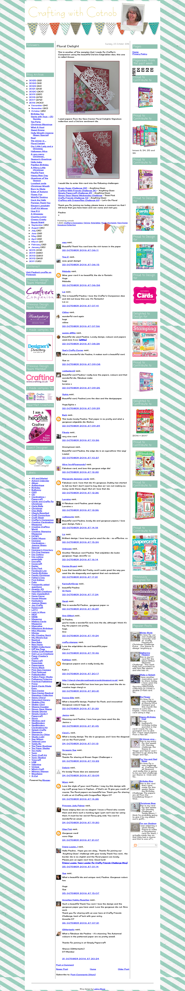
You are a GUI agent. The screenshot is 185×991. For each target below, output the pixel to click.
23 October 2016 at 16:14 (80, 559)
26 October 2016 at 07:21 (80, 923)
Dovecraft (37, 564)
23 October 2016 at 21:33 (80, 708)
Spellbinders (38, 723)
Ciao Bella (37, 510)
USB (34, 762)
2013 (32, 255)
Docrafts (36, 561)
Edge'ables (95, 223)
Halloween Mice (39, 151)
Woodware (37, 773)
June (34, 233)
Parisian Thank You (40, 203)
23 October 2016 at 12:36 (80, 493)
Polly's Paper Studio (42, 677)
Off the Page (38, 649)
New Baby (37, 642)
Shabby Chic (38, 702)
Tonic (34, 753)
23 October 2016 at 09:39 (81, 426)
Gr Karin (66, 591)
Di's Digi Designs (40, 552)
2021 (32, 89)
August (35, 228)
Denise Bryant (69, 566)
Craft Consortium (41, 515)
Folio (34, 582)
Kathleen (66, 659)
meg (64, 242)
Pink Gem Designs (41, 670)
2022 (33, 86)
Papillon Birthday (40, 165)
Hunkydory (37, 600)
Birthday (36, 487)
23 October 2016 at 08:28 (81, 344)
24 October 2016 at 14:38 (80, 799)
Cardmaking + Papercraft (39, 498)
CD (33, 494)
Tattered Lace (39, 741)
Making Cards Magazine (39, 622)
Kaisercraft (37, 607)
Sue (64, 873)
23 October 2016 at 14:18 (80, 527)
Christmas (37, 508)
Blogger (46, 780)
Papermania (38, 665)
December (37, 105)
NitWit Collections (41, 647)
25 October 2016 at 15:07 (80, 893)
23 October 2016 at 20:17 (80, 673)
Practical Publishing (42, 681)
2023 (33, 83)
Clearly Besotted (40, 513)
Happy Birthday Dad (148, 718)
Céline (65, 312)
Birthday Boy (146, 781)
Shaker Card (38, 704)
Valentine (36, 764)
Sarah (65, 601)
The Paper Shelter (41, 748)
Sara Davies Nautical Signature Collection (42, 694)
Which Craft (38, 769)
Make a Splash (147, 675)
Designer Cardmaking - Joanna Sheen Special (39, 544)
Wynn (65, 782)
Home (93, 969)
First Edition (38, 580)
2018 (32, 97)
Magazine (37, 619)
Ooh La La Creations (42, 654)
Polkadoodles (39, 674)
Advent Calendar (40, 480)
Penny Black (38, 667)
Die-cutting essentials (37, 558)
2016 (32, 103)
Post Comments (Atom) (83, 974)
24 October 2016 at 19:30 (80, 822)
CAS (34, 492)
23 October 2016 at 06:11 (80, 250)
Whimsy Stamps (40, 771)
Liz (63, 534)
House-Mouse (39, 598)
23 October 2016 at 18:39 (80, 609)
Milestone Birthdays (42, 628)
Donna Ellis (68, 697)
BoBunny (36, 490)
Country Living (38, 217)
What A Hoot (37, 127)
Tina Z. (65, 257)
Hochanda (111, 223)
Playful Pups (37, 172)
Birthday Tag (37, 114)
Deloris (66, 767)
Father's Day (38, 577)
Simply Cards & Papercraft (40, 715)
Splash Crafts (39, 730)
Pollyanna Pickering (42, 679)
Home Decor (38, 596)
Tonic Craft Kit (39, 755)
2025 (33, 80)
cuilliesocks (68, 517)
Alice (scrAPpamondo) (74, 464)
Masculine (37, 626)
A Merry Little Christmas (38, 168)
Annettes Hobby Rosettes (75, 900)
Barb (64, 415)
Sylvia (65, 394)
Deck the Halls (38, 200)
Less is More (38, 612)
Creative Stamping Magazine (41, 532)
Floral (103, 223)
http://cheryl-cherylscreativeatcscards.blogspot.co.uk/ (90, 680)
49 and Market (40, 478)
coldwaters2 (68, 371)
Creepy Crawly (38, 219)
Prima (35, 684)
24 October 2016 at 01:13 (80, 743)
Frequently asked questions (40, 585)
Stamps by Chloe (41, 734)
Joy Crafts (37, 605)
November (37, 108)
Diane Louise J (70, 847)
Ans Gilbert (68, 615)
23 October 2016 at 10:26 (80, 440)
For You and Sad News (148, 760)
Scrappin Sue (69, 750)
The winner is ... (38, 141)
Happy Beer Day (39, 175)
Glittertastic (68, 929)
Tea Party (36, 122)
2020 (33, 91)
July (33, 230)
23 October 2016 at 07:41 (80, 306)
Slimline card (38, 720)
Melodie (66, 271)
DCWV (35, 536)
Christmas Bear (148, 803)
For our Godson (148, 823)
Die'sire (87, 223)
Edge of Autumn (39, 191)
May (34, 236)
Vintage (35, 767)
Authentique (38, 485)
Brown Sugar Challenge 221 (72, 188)
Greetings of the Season (39, 179)
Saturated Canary (41, 700)
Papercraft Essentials (37, 661)
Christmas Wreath (40, 186)
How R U (35, 211)
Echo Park (37, 568)
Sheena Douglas (40, 707)
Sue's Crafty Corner (72, 350)
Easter (35, 566)
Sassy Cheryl (39, 697)
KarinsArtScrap (70, 583)
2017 (32, 100)
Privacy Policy (139, 54)
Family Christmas (41, 575)
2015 (32, 250)
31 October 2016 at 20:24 (80, 958)
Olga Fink (67, 829)
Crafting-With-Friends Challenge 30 (77, 190)
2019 (32, 94)
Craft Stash (38, 517)
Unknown (67, 548)
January (35, 247)
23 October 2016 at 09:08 (81, 364)
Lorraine (66, 499)
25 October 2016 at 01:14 (80, 866)
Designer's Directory (42, 550)
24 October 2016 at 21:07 (80, 840)
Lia (63, 292)
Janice (65, 715)
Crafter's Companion (43, 520)
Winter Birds (146, 632)
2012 (32, 258)
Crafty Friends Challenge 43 (73, 198)
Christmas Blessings (41, 124)
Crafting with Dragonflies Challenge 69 (79, 200)
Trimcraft (36, 760)
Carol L (66, 733)
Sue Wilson (37, 739)
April (34, 239)
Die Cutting (37, 554)
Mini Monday (39, 630)
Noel (33, 138)
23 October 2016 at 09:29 (81, 408)
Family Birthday (40, 573)
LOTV (35, 610)
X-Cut (35, 776)
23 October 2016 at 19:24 (80, 635)
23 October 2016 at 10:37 (80, 458)
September (37, 225)
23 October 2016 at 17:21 (80, 577)
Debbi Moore (39, 538)
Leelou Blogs (99, 989)
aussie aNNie (69, 333)
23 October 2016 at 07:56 (81, 326)
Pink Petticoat (39, 672)
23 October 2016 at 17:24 (80, 594)
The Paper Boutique (42, 746)
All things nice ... (148, 739)
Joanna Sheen (39, 603)
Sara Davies (38, 690)
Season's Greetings (41, 159)
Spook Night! (37, 222)
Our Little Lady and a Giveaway (42, 147)
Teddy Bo (36, 744)
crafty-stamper (70, 642)
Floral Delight (38, 143)
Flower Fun (36, 194)
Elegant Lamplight (40, 205)
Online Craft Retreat (42, 651)
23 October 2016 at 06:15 (81, 264)
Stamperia (37, 732)
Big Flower (145, 697)
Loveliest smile (38, 183)
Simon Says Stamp (42, 709)
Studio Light (38, 737)
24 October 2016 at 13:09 (80, 775)
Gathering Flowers (145, 654)
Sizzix (35, 718)
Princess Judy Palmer (73, 805)
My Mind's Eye (40, 637)
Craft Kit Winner (39, 208)
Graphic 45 (38, 589)
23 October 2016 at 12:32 (80, 472)
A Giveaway (37, 214)
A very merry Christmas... (38, 155)
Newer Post (62, 969)
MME (35, 617)
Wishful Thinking (39, 197)
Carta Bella (37, 506)
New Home (37, 644)
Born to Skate (38, 189)
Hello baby (36, 162)
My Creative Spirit (41, 635)
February (36, 244)
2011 (32, 261)
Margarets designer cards (75, 479)
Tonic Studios (39, 757)
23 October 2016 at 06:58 (81, 285)
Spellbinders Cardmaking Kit (40, 726)
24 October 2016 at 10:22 (80, 761)
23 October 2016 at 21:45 (80, 726)
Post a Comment (65, 965)
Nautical (36, 640)
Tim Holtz (36, 750)
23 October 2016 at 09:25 (81, 388)
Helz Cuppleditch (40, 594)
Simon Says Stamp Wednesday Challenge (80, 195)
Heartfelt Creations (42, 591)
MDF (34, 614)
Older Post (123, 969)
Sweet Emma (37, 130)
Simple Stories (39, 711)
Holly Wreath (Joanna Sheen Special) (42, 134)
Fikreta (65, 432)
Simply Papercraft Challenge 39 (75, 193)
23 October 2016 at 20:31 (80, 691)
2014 (32, 253)
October (36, 111)
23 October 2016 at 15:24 (80, 542)
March (35, 241)
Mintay (35, 633)
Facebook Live (39, 570)
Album (35, 483)
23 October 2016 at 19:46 (80, 653)
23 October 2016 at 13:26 (80, 510)
